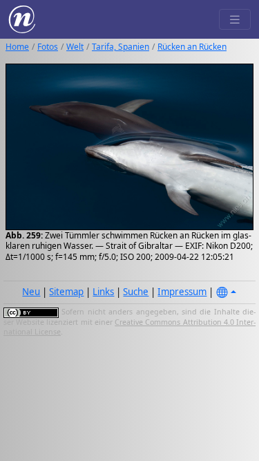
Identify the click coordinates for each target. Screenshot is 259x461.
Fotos (47, 47)
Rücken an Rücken (192, 47)
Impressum (182, 291)
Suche (135, 291)
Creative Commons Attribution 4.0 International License (129, 327)
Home (17, 47)
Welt (75, 47)
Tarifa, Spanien (120, 47)
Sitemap (66, 291)
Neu (31, 291)
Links (103, 291)
